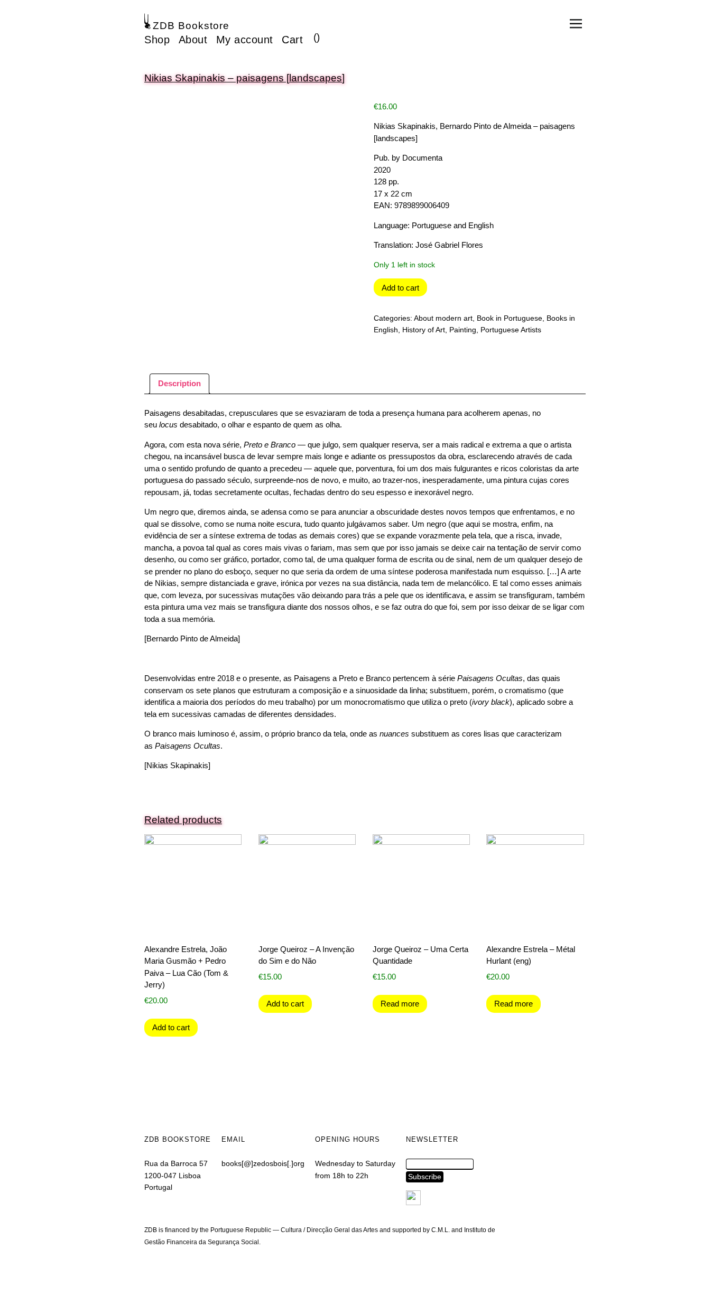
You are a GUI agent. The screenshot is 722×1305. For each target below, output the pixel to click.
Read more (400, 1003)
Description (179, 383)
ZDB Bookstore (191, 25)
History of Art (423, 329)
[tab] (179, 384)
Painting (462, 329)
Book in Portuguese (509, 318)
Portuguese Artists (510, 329)
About (193, 39)
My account (244, 39)
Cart (292, 39)
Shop (157, 39)
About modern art (443, 318)
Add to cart (400, 287)
